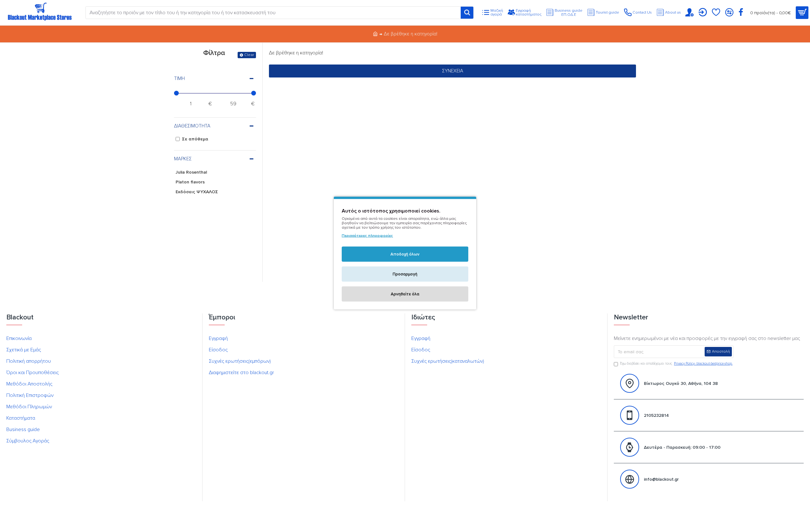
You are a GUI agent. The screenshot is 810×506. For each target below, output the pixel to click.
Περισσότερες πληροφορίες (367, 235)
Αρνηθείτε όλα (405, 294)
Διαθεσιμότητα (192, 126)
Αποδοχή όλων (405, 254)
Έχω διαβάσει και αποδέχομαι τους (676, 363)
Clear (249, 54)
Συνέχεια (452, 71)
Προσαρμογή (405, 274)
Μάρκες (183, 159)
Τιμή (179, 78)
